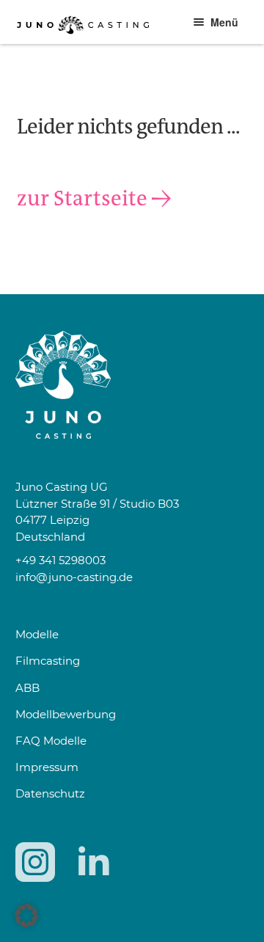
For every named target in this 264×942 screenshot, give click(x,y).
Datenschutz (50, 793)
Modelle (37, 634)
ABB (27, 688)
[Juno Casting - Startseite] (132, 385)
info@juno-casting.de (74, 577)
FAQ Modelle (51, 741)
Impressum (46, 767)
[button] (26, 915)
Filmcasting (47, 661)
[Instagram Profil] (35, 862)
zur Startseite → (94, 198)
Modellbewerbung (65, 714)
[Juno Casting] (83, 38)
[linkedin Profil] (93, 862)
